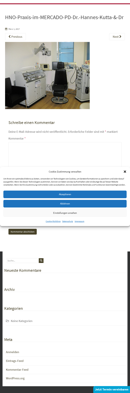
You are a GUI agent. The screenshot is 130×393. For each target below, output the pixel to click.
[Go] (41, 260)
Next (116, 37)
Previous (16, 37)
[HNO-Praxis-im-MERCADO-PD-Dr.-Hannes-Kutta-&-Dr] (47, 75)
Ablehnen (65, 203)
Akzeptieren (65, 194)
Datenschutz (67, 221)
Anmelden (12, 352)
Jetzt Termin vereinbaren (111, 389)
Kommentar (17, 138)
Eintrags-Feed (15, 361)
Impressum (79, 221)
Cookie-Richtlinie (53, 221)
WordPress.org (15, 378)
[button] (125, 171)
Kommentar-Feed (17, 370)
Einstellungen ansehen (65, 212)
